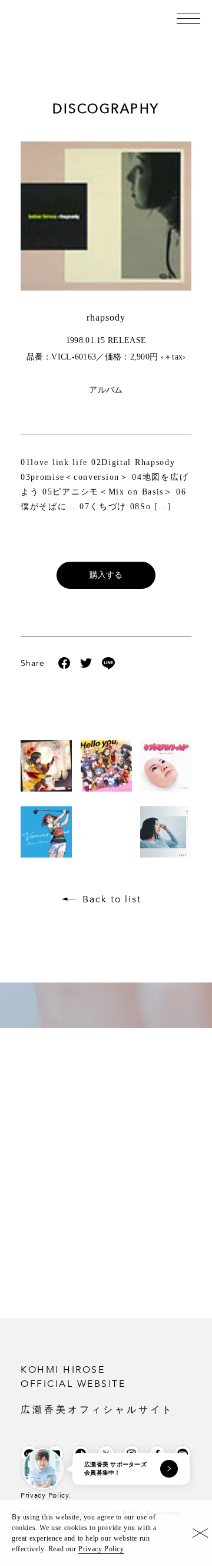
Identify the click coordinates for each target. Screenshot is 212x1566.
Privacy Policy (101, 1549)
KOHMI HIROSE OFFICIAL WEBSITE (97, 1389)
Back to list (111, 899)
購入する (106, 575)
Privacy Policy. (46, 1495)
